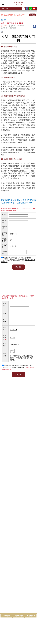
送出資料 (18, 374)
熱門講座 (32, 616)
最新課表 (7, 616)
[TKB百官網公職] (18, 4)
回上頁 (32, 15)
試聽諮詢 (19, 616)
